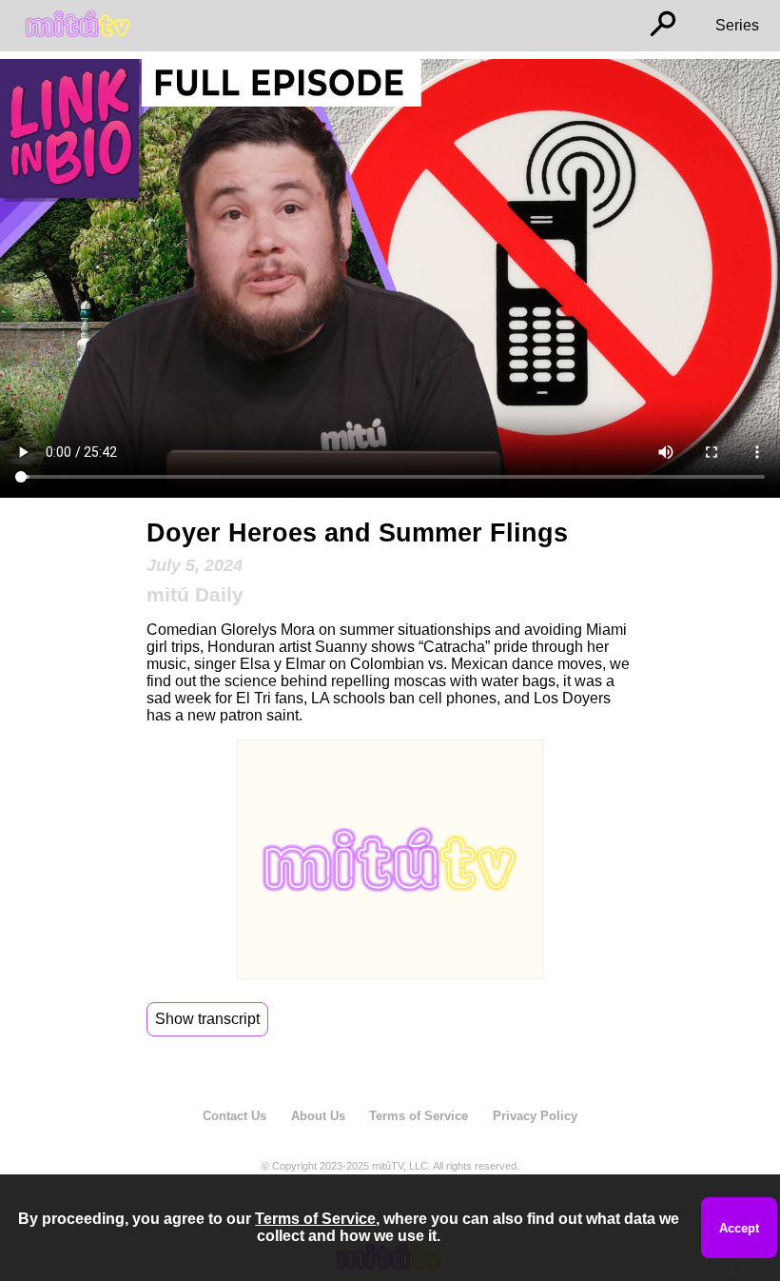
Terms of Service (418, 1116)
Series (737, 25)
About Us (318, 1116)
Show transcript (207, 1019)
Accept (739, 1228)
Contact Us (234, 1116)
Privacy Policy (535, 1116)
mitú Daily (195, 594)
